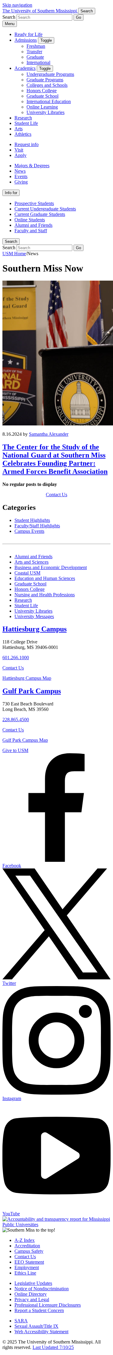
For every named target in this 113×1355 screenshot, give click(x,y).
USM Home (14, 253)
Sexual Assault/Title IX (36, 1326)
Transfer (34, 51)
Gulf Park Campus (31, 691)
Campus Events (29, 531)
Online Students (29, 219)
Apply (20, 155)
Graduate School (42, 96)
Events (20, 176)
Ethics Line (25, 1272)
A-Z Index (24, 1240)
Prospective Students (34, 203)
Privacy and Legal (31, 1299)
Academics (25, 68)
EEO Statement (29, 1262)
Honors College (42, 90)
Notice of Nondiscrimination (41, 1288)
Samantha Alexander (48, 434)
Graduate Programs (45, 79)
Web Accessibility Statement (41, 1331)
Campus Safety (28, 1251)
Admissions (25, 40)
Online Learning (42, 106)
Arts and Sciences (31, 562)
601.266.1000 (15, 657)
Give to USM (15, 750)
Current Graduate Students (39, 214)
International (38, 62)
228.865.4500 (15, 719)
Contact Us (56, 494)
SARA (21, 1320)
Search (11, 241)
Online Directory (30, 1294)
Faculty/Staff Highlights (37, 525)
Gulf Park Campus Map (25, 740)
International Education (49, 101)
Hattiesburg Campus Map (26, 678)
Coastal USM (27, 572)
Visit (18, 149)
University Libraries (45, 112)
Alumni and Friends (33, 225)
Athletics (22, 134)
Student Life (26, 123)
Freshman (36, 46)
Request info (26, 144)
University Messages (34, 616)
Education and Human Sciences (44, 578)
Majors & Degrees (31, 165)
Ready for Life (28, 34)
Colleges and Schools (47, 85)
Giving (21, 181)
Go (78, 17)
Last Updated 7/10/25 (53, 1347)
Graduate (35, 57)
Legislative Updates (33, 1283)
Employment (26, 1267)
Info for (11, 193)
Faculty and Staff (30, 230)
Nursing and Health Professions (44, 594)
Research (23, 117)
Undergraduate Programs (50, 74)
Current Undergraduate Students (45, 208)
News (20, 171)
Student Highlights (32, 520)
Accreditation (27, 1245)
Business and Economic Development (50, 567)
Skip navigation (17, 5)
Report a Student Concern (39, 1310)
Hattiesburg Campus (34, 629)
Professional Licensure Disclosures (47, 1305)
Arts (18, 128)
